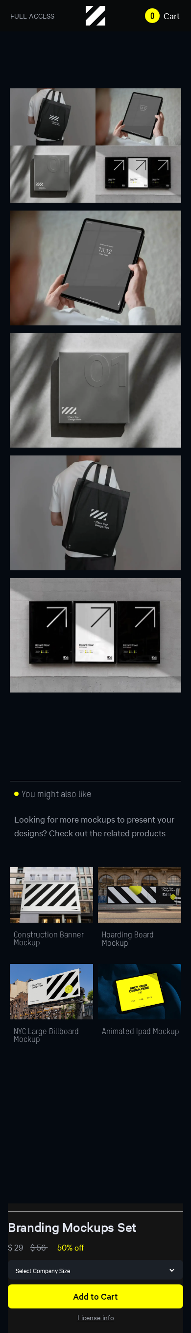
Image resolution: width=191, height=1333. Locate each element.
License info (95, 1317)
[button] (160, 15)
